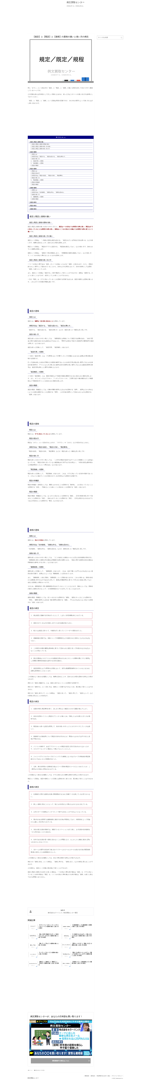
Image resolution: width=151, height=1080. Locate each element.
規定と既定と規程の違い (37, 142)
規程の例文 (33, 209)
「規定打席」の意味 (37, 161)
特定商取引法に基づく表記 (103, 1075)
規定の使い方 (36, 158)
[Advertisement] (75, 20)
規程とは (34, 190)
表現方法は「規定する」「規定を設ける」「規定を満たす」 (49, 156)
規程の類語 (35, 199)
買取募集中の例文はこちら (60, 1061)
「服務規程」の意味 (37, 196)
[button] (121, 38)
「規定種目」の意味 (37, 163)
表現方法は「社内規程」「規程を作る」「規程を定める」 (48, 192)
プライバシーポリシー (117, 1075)
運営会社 (93, 1075)
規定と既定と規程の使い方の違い (41, 146)
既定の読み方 (36, 173)
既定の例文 (33, 205)
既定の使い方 (36, 177)
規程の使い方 (36, 194)
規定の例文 (33, 202)
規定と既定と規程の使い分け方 (41, 148)
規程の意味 (33, 187)
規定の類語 (35, 165)
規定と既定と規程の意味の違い (41, 144)
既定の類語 (35, 184)
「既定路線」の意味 (37, 180)
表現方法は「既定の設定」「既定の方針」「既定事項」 (48, 175)
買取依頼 (87, 1075)
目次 (59, 137)
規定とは (34, 154)
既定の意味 (33, 168)
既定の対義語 (36, 182)
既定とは (34, 171)
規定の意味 (33, 152)
